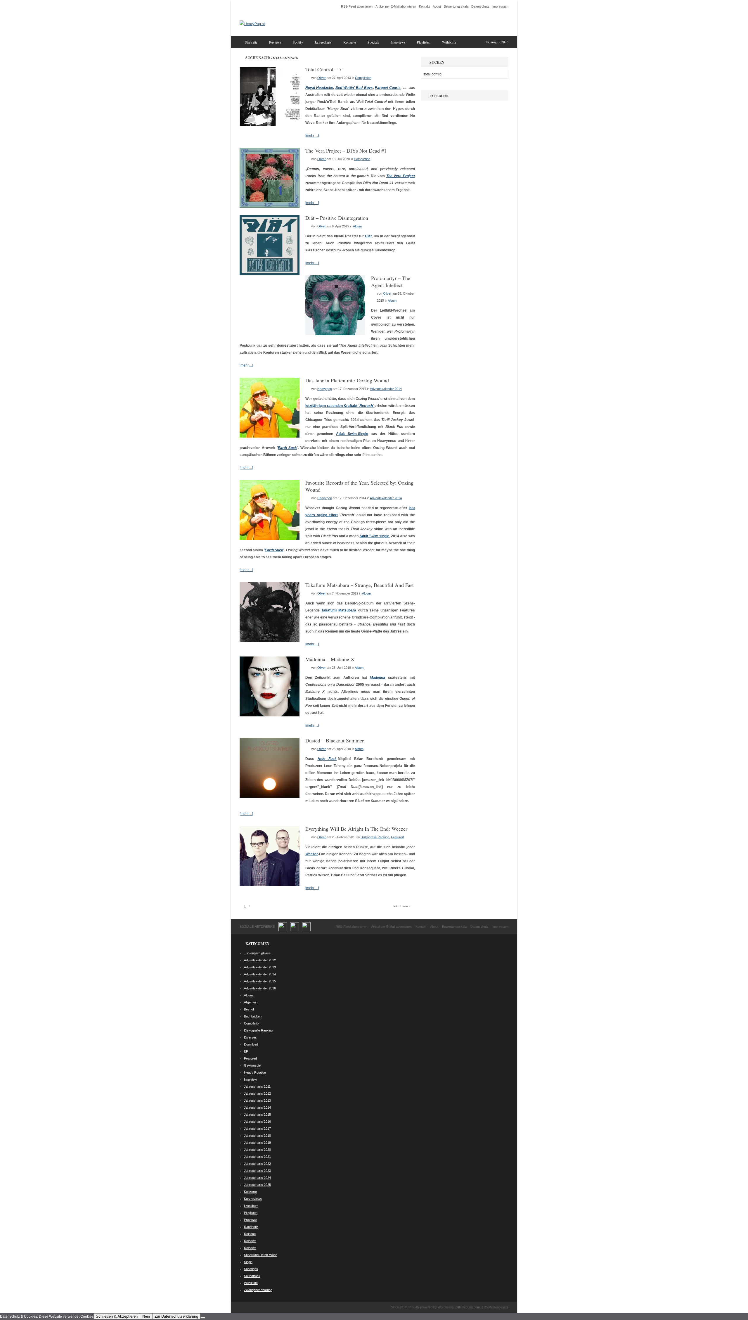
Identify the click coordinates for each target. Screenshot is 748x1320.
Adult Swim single (374, 536)
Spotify (298, 42)
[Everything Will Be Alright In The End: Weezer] (269, 885)
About (437, 6)
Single (248, 1262)
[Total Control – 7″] (269, 125)
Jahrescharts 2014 (257, 1107)
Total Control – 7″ (324, 69)
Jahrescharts (323, 42)
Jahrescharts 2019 (257, 1142)
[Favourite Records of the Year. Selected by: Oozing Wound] (269, 538)
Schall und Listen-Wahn (260, 1255)
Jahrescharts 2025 (257, 1184)
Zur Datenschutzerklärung (176, 1316)
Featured (397, 837)
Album (357, 226)
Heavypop (324, 389)
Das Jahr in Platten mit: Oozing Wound (347, 380)
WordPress (446, 1307)
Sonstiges (251, 1269)
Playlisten (423, 42)
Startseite (251, 42)
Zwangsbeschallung (258, 1290)
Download (251, 1044)
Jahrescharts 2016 (257, 1121)
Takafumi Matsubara (338, 610)
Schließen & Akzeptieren (117, 1316)
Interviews (398, 42)
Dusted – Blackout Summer (334, 740)
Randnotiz (251, 1227)
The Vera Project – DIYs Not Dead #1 (346, 150)
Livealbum (251, 1205)
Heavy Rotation (255, 1072)
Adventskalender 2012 (260, 960)
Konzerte (349, 42)
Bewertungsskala (456, 6)
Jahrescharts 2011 (257, 1086)
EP (246, 1051)
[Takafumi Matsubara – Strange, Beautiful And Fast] (269, 641)
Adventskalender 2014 (386, 389)
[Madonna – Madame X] (269, 715)
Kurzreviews (253, 1198)
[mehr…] (312, 136)
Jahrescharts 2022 (257, 1163)
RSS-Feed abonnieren (357, 6)
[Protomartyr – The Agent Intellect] (335, 334)
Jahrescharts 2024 (257, 1177)
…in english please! (257, 953)
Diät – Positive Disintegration (336, 217)
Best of (249, 1009)
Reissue (250, 1234)
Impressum (500, 6)
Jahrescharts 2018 (257, 1135)
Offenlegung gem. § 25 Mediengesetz (482, 1307)
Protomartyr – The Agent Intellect (390, 281)
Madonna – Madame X (329, 659)
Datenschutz (480, 6)
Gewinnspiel (252, 1065)
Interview (250, 1079)
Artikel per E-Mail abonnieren (395, 6)
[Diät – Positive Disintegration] (269, 274)
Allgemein (250, 1002)
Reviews (275, 42)
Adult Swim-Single (352, 434)
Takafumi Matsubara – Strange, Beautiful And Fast (359, 584)
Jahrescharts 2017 (257, 1128)
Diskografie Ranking (375, 837)
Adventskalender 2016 (260, 988)
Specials (373, 42)
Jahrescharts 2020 (257, 1149)
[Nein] (202, 1318)
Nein (146, 1316)
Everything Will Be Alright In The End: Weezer (356, 828)
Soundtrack (252, 1276)
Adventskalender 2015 (260, 981)
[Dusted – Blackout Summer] (269, 796)
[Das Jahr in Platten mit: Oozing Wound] (269, 436)
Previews (250, 1219)
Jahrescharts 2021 (257, 1156)
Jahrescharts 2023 (257, 1170)
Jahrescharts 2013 (257, 1100)
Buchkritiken (253, 1016)
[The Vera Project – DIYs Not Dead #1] (269, 206)
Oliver (321, 78)
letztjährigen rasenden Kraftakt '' (340, 406)
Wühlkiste (449, 42)
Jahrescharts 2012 (257, 1093)
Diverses (250, 1037)
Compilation (363, 78)
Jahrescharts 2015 (257, 1114)
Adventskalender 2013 (260, 967)
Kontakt (424, 6)
